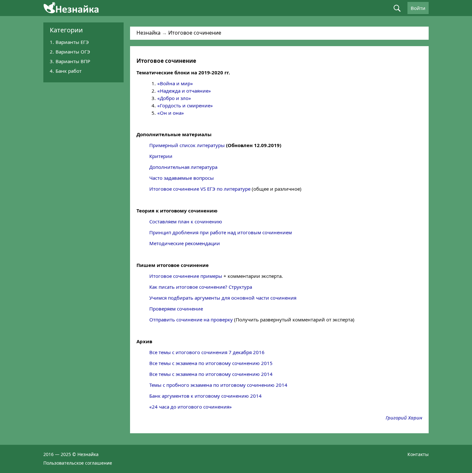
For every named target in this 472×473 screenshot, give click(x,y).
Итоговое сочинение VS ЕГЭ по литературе (199, 189)
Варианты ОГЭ (73, 51)
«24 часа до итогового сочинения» (190, 406)
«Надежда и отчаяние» (184, 90)
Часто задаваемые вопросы (181, 178)
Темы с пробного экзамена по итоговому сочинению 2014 (218, 385)
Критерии (160, 156)
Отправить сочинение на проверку (191, 319)
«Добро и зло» (174, 98)
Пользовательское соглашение (77, 463)
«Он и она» (170, 113)
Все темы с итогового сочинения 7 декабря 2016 (207, 352)
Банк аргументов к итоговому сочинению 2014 (205, 396)
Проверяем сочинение (176, 308)
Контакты (418, 454)
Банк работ (69, 71)
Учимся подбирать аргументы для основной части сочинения (222, 298)
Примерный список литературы (187, 145)
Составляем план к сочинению (185, 221)
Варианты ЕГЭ (72, 42)
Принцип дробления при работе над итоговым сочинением (220, 232)
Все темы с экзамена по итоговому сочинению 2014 (211, 374)
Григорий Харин (404, 417)
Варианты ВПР (73, 61)
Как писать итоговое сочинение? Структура (200, 287)
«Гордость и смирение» (185, 105)
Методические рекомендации (184, 243)
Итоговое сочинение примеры (185, 276)
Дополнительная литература (183, 167)
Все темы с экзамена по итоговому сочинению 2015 (211, 363)
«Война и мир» (175, 83)
